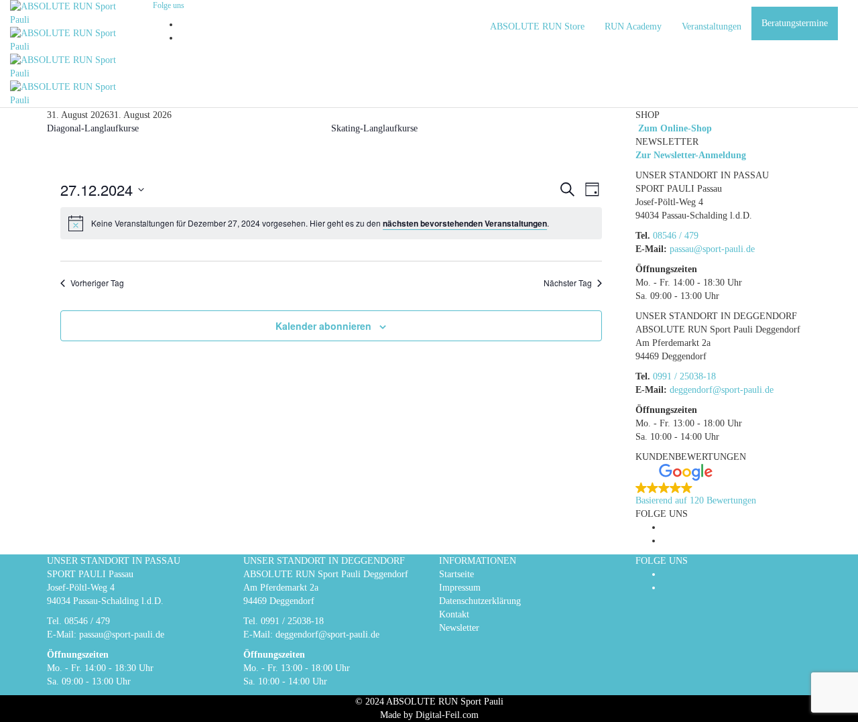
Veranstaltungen (711, 26)
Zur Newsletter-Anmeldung (690, 155)
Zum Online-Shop (673, 128)
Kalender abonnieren (323, 326)
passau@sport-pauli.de (712, 249)
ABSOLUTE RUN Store (537, 26)
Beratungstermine (794, 23)
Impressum (460, 588)
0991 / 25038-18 (684, 376)
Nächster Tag (568, 283)
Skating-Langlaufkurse (374, 128)
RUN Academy (633, 26)
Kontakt (454, 614)
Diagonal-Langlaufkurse (93, 128)
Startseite (456, 574)
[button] (723, 485)
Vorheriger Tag (97, 283)
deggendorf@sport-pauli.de (722, 390)
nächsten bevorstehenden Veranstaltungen (465, 223)
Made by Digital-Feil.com (429, 715)
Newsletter (459, 628)
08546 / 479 (675, 236)
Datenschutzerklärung (480, 601)
